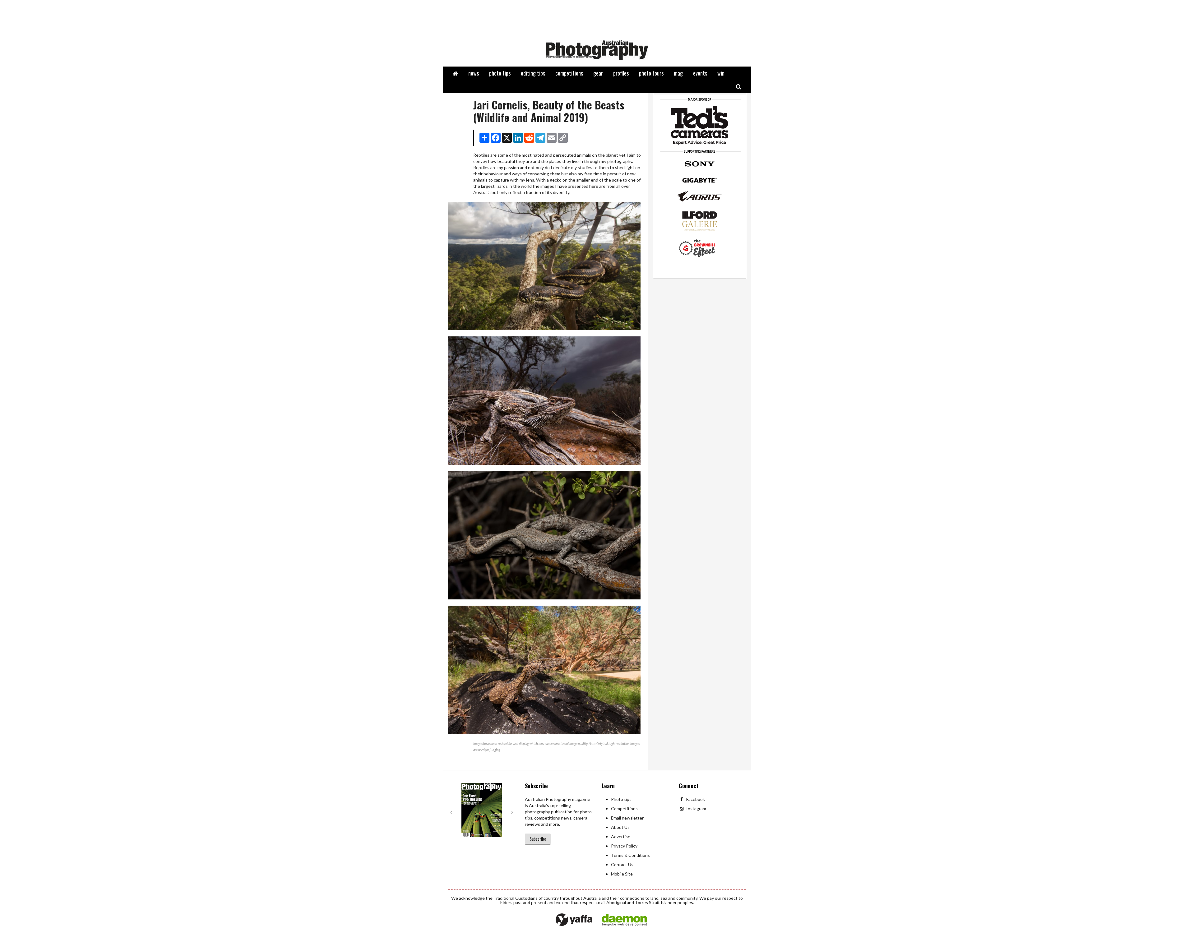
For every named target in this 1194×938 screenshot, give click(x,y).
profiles (621, 73)
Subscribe (538, 838)
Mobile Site (622, 873)
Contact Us (622, 864)
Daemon (624, 920)
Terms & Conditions (630, 855)
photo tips (500, 73)
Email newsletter (627, 817)
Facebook (695, 799)
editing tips (533, 73)
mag (678, 73)
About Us (620, 827)
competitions (569, 73)
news (473, 73)
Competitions (624, 808)
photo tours (651, 73)
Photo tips (621, 799)
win (720, 73)
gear (598, 73)
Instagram (696, 808)
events (700, 73)
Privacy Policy (624, 845)
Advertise (620, 836)
